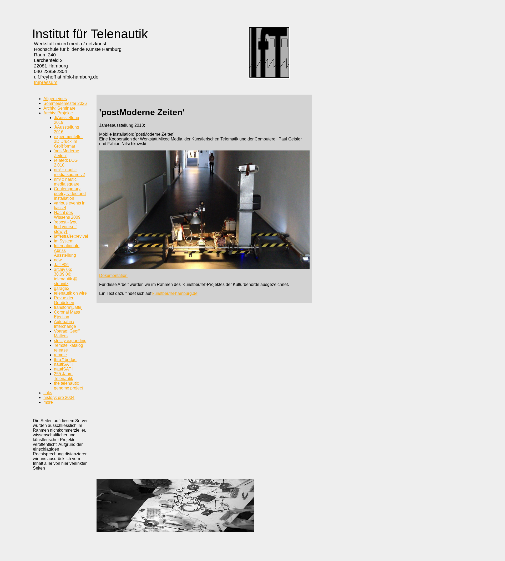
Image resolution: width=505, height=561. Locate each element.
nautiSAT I (63, 369)
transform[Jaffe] (68, 307)
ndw (58, 260)
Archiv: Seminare (59, 108)
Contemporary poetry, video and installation (70, 194)
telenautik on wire (70, 293)
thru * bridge (65, 359)
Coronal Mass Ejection (67, 314)
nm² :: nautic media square (66, 181)
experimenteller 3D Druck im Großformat (68, 141)
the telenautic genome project (68, 385)
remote (60, 355)
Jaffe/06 (61, 264)
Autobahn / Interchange (65, 324)
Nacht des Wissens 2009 (67, 214)
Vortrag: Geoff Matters (66, 333)
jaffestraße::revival (71, 236)
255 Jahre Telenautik (63, 376)
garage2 (61, 288)
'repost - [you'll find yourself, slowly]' (67, 227)
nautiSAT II (64, 364)
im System (63, 241)
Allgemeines (55, 98)
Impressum (45, 82)
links (47, 393)
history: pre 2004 (58, 397)
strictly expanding (70, 340)
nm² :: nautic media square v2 (69, 172)
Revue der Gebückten (64, 300)
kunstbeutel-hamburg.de (175, 293)
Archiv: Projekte (58, 113)
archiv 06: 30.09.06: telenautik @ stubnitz (65, 276)
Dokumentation (113, 275)
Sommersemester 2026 (65, 103)
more (48, 402)
